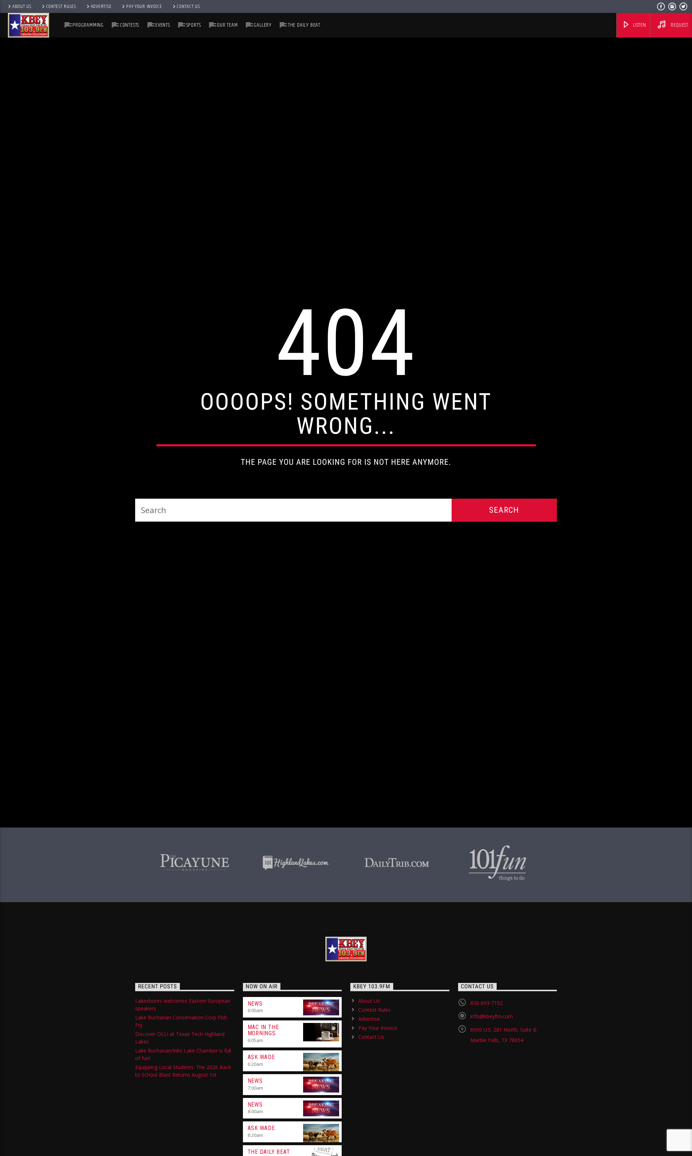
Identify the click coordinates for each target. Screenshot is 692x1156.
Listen (638, 25)
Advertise (101, 6)
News (255, 1058)
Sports (193, 25)
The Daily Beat (304, 25)
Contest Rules (61, 6)
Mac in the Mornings (263, 1085)
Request (679, 25)
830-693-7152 (486, 1057)
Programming (88, 25)
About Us (21, 6)
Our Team (227, 25)
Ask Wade (261, 1111)
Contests (129, 25)
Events (162, 25)
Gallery (263, 25)
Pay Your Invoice (144, 6)
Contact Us (188, 6)
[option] (194, 916)
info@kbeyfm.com (491, 1071)
